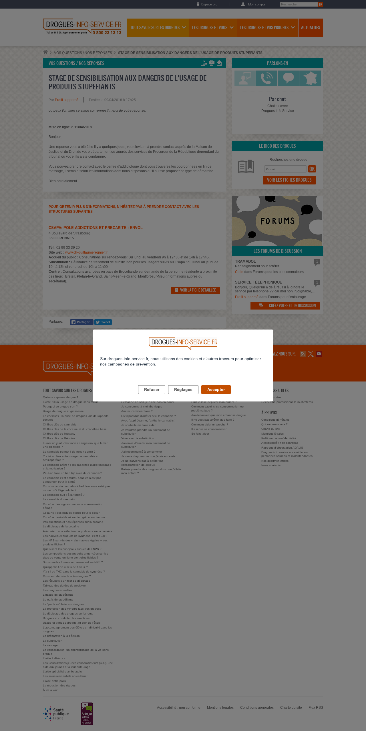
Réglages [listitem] (183, 389)
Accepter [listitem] (216, 389)
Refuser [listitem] (151, 389)
